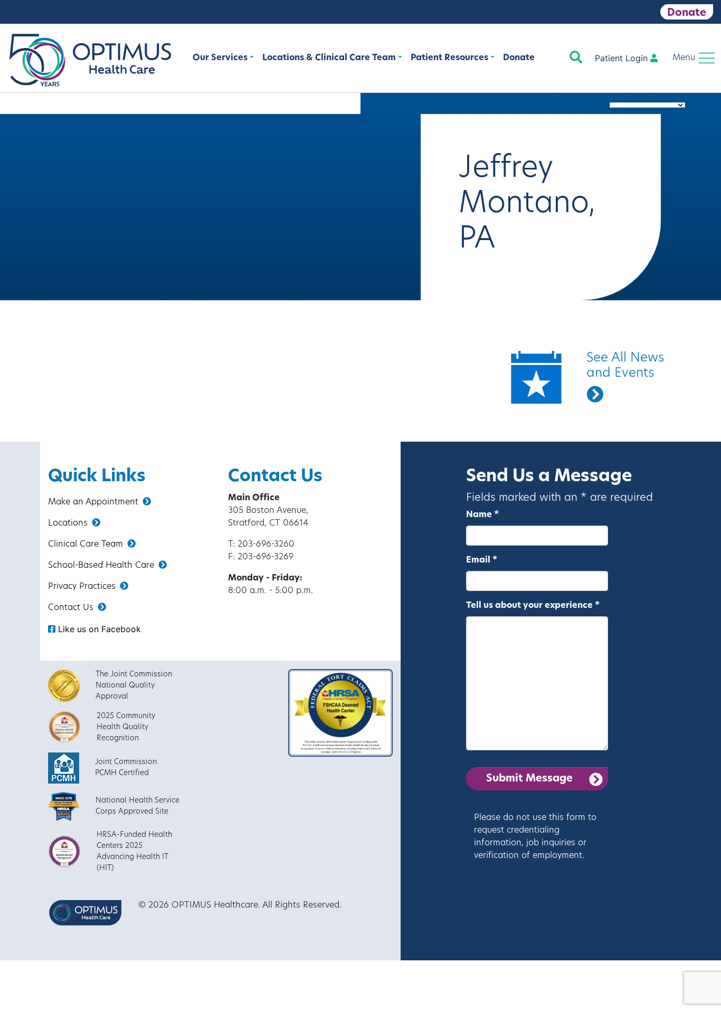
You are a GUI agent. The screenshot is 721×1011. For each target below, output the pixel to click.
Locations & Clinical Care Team (329, 58)
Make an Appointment (93, 502)
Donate (686, 13)
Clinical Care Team (85, 544)
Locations (68, 523)
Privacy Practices (82, 587)
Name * (482, 515)
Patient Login (622, 58)
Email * (481, 560)
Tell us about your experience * (533, 606)
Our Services (220, 58)
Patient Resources (449, 58)
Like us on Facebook (98, 629)
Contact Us (70, 608)
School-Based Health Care (101, 565)
